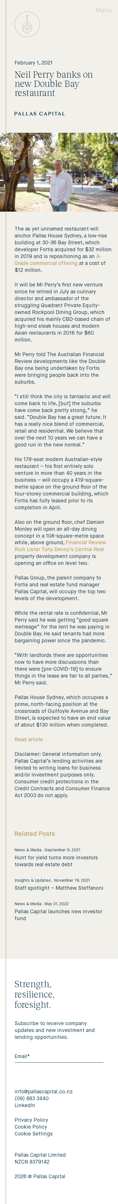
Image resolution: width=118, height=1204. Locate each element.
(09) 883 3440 (32, 1098)
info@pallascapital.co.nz (44, 1091)
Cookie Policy (31, 1127)
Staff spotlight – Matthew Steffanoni (59, 888)
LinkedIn (25, 1105)
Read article (29, 739)
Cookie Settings (34, 1134)
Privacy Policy (31, 1120)
